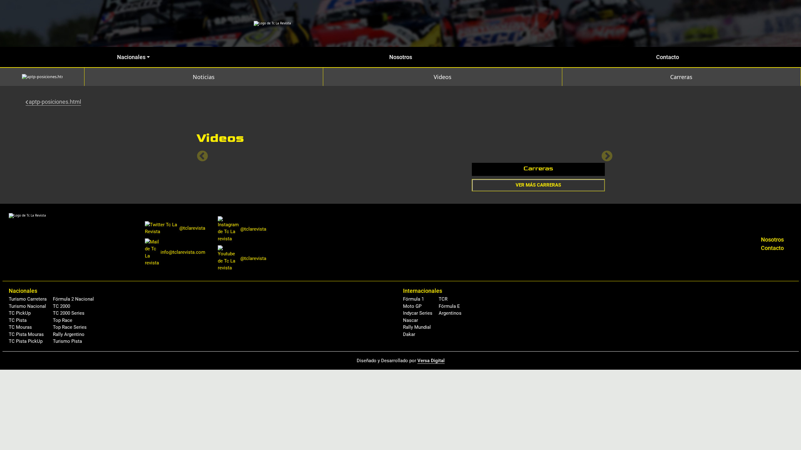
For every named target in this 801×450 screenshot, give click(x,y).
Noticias (204, 77)
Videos (443, 77)
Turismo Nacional (27, 306)
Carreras (681, 77)
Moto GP (412, 306)
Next (604, 153)
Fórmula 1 (413, 299)
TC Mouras (20, 327)
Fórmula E (449, 306)
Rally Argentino (68, 334)
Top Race (62, 320)
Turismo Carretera (28, 299)
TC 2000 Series (68, 313)
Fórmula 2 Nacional (73, 299)
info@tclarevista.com (183, 252)
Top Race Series (70, 327)
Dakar (409, 334)
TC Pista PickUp (26, 341)
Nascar (410, 320)
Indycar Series (417, 313)
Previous (199, 153)
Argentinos (450, 313)
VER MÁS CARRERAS (538, 185)
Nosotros (400, 57)
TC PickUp (20, 313)
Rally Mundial (417, 327)
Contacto (667, 57)
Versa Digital (431, 360)
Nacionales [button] (131, 57)
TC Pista (18, 320)
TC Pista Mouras (26, 334)
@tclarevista (192, 228)
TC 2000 (61, 306)
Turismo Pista (67, 341)
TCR (443, 299)
